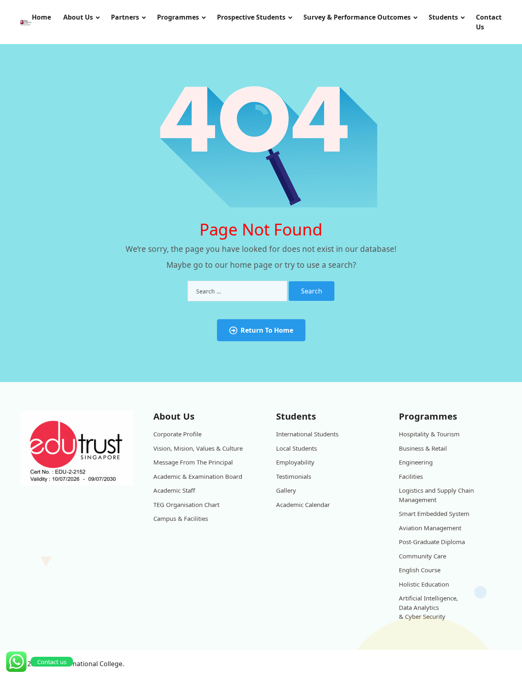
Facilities (411, 476)
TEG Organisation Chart (186, 504)
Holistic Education (424, 584)
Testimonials (293, 476)
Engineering (416, 462)
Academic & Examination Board (197, 476)
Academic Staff (174, 490)
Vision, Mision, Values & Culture (198, 448)
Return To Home (267, 330)
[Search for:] (237, 291)
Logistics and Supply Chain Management (436, 495)
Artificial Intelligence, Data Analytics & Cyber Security (428, 607)
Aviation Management (430, 528)
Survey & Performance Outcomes (357, 17)
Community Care (422, 556)
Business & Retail (423, 448)
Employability (295, 462)
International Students (307, 434)
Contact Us (489, 22)
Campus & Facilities (180, 518)
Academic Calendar (303, 504)
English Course (419, 570)
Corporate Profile (177, 434)
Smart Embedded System (434, 513)
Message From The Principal (193, 462)
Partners (125, 17)
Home (41, 17)
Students (443, 17)
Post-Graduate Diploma (432, 542)
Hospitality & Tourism (429, 434)
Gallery (286, 490)
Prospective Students (251, 17)
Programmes (178, 17)
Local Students (296, 448)
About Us (78, 17)
